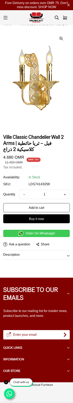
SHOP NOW (47, 7)
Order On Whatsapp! (40, 233)
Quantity (9, 194)
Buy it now (36, 219)
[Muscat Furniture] (36, 17)
